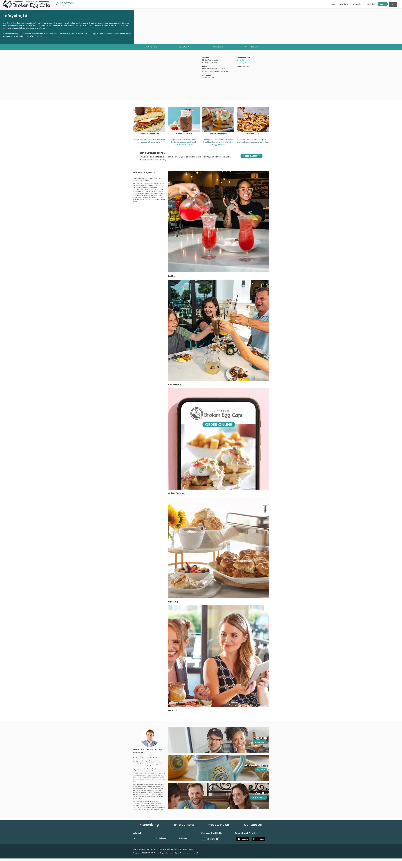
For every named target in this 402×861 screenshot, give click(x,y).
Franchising (149, 824)
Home (135, 849)
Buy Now (261, 770)
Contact (192, 849)
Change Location (65, 5)
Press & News (218, 824)
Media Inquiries (162, 838)
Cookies (142, 849)
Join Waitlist (184, 47)
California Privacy (164, 849)
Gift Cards (183, 838)
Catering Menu (243, 62)
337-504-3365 (208, 77)
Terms (184, 849)
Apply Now (260, 742)
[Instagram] (208, 839)
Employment (184, 824)
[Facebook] (203, 839)
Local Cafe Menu (243, 60)
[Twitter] (212, 839)
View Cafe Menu (150, 47)
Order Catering (251, 47)
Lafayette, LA (66, 2)
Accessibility (176, 849)
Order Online (218, 47)
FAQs (135, 838)
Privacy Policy (151, 849)
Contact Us (253, 824)
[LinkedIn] (217, 839)
